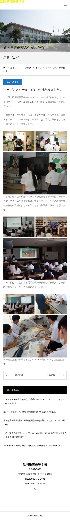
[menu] (65, 5)
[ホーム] (4, 67)
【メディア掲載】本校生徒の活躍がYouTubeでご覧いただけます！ (34, 399)
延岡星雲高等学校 (12, 1)
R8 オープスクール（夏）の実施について (22, 412)
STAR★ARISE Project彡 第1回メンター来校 (24, 445)
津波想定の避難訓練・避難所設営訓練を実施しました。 (28, 420)
